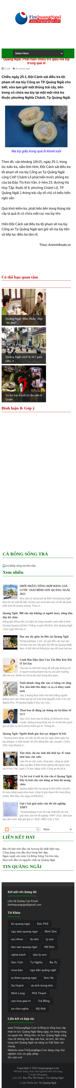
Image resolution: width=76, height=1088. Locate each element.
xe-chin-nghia (20, 1008)
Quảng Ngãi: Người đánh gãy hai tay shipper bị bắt (34, 733)
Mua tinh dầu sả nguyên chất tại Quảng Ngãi (29, 860)
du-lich (34, 939)
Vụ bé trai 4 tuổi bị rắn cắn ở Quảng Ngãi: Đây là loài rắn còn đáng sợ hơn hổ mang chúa (46, 780)
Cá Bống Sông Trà (37, 856)
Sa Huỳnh (17, 985)
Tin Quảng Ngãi (55, 1077)
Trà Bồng (44, 1000)
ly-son (50, 939)
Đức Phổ (42, 923)
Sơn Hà (49, 977)
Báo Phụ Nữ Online (33, 1077)
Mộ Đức (49, 946)
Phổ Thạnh (39, 993)
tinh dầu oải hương (28, 848)
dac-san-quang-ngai (24, 946)
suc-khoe (17, 939)
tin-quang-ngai (23, 68)
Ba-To (53, 962)
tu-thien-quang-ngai (23, 977)
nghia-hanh (18, 954)
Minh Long (18, 993)
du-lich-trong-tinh (42, 985)
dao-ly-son (40, 954)
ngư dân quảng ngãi (43, 970)
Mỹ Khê (41, 1008)
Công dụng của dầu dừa (17, 852)
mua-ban (17, 970)
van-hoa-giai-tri (21, 1000)
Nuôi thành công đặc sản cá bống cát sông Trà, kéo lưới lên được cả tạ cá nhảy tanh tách (45, 686)
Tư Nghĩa (36, 962)
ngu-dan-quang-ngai (24, 931)
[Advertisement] (41, 41)
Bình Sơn (51, 931)
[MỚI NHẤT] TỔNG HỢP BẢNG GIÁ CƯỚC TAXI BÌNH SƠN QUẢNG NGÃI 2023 (45, 590)
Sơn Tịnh (17, 962)
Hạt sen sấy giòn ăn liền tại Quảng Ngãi (44, 636)
